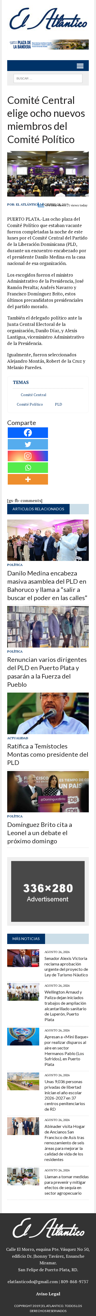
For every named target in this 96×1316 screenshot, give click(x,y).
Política (15, 565)
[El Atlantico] (48, 18)
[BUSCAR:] (48, 77)
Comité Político (30, 404)
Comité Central (33, 394)
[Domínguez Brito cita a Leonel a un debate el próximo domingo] (48, 809)
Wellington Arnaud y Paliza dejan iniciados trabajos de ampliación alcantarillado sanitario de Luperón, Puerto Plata (65, 1005)
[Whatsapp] (28, 467)
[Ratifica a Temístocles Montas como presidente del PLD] (48, 730)
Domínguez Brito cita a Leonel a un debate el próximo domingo (39, 833)
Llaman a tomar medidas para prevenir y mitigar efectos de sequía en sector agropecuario (67, 1184)
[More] (28, 479)
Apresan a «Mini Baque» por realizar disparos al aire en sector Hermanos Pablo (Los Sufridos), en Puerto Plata (67, 1050)
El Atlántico (27, 204)
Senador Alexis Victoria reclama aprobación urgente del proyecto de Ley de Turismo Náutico (66, 966)
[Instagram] (28, 456)
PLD (58, 404)
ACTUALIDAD (17, 738)
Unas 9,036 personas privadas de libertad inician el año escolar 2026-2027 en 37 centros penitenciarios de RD (65, 1095)
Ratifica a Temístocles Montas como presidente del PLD (47, 754)
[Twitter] (28, 444)
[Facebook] (28, 432)
